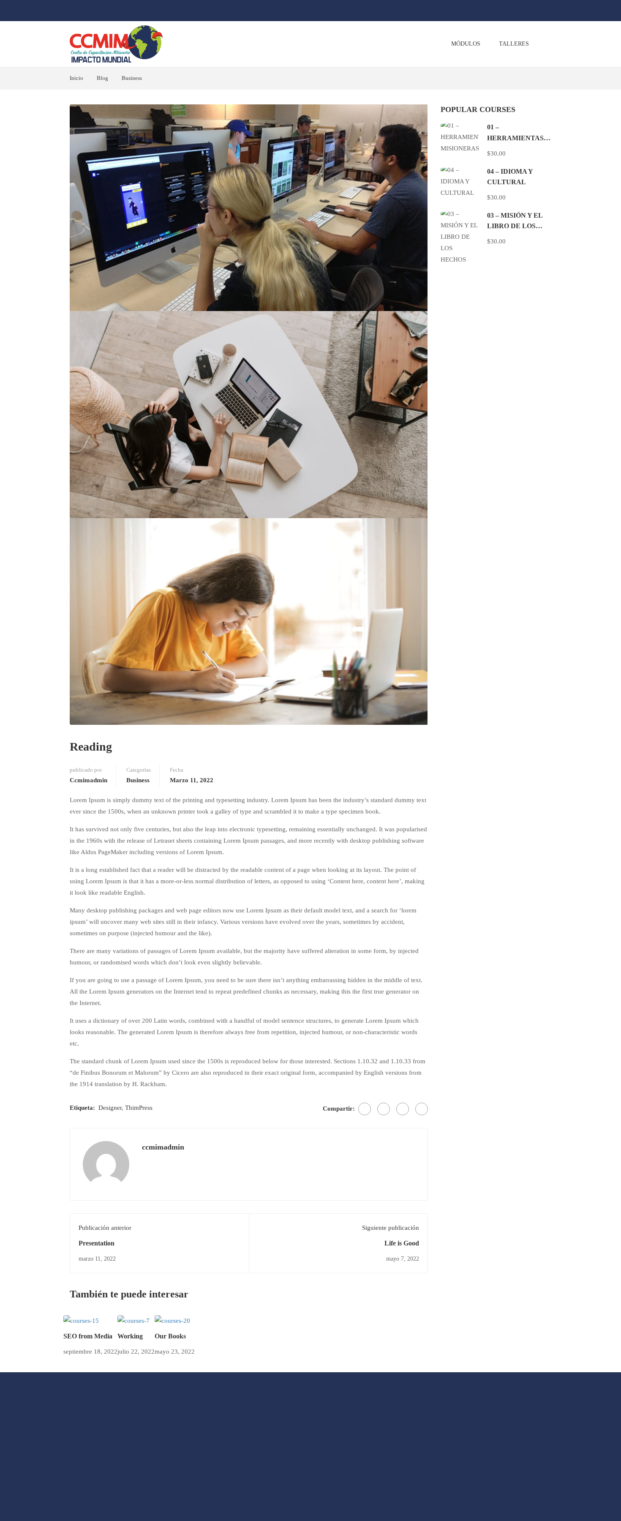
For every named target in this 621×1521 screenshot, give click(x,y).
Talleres (514, 44)
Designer (110, 1107)
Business (132, 78)
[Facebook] (364, 1109)
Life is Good (401, 1243)
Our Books (170, 1336)
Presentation (96, 1243)
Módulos (465, 44)
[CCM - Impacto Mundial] (116, 44)
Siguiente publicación (390, 1227)
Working (130, 1336)
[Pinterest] (402, 1109)
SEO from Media (87, 1336)
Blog (102, 78)
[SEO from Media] (81, 1320)
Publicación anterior (105, 1227)
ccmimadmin (88, 780)
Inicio (76, 78)
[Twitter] (383, 1109)
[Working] (133, 1320)
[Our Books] (172, 1320)
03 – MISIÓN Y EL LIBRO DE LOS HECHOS (514, 226)
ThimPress (139, 1107)
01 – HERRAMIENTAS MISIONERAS (515, 137)
